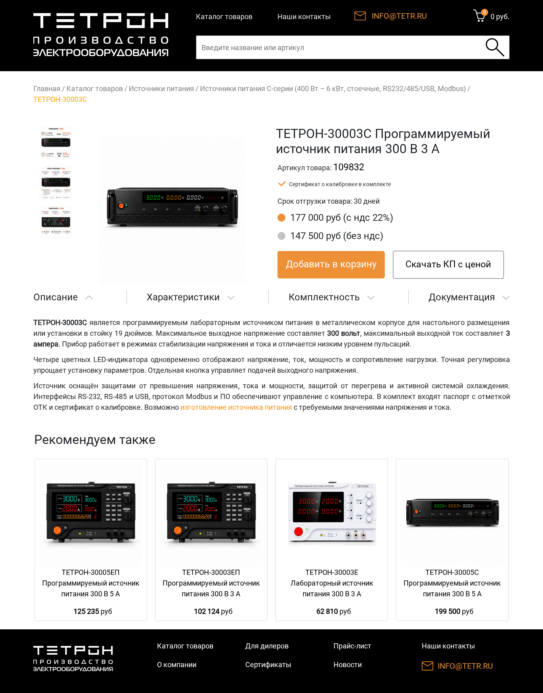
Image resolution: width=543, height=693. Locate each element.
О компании (176, 664)
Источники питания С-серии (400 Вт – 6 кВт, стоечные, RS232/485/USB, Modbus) (333, 88)
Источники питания (161, 88)
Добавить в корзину (331, 264)
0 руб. (500, 16)
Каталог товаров (224, 16)
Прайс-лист (352, 646)
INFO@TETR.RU (399, 16)
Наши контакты (304, 16)
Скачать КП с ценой (448, 264)
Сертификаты (268, 664)
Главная (46, 88)
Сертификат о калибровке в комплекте (340, 184)
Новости (348, 664)
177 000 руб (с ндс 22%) (341, 217)
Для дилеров (267, 646)
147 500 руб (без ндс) (336, 235)
